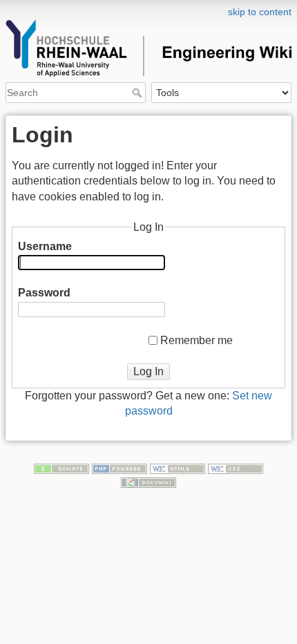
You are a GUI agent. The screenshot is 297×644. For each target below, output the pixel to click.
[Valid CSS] (235, 467)
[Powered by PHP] (119, 467)
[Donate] (61, 467)
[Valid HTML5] (177, 467)
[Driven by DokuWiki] (148, 481)
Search (138, 92)
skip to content (259, 11)
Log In (148, 371)
